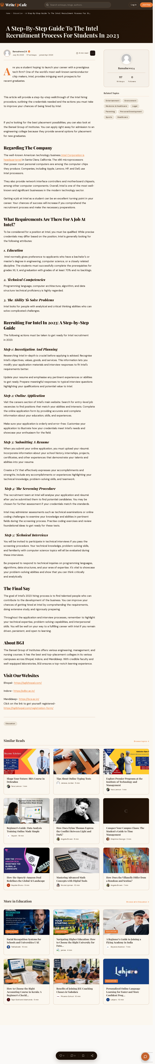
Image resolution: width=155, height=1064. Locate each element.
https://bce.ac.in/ (29, 699)
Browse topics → (141, 741)
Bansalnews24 (20, 51)
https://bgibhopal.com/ (28, 683)
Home (8, 13)
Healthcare (122, 117)
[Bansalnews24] (7, 53)
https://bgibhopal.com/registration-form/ (28, 708)
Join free (146, 4)
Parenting (110, 111)
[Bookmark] (83, 1055)
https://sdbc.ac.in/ (24, 691)
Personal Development (131, 111)
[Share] (92, 1055)
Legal (134, 106)
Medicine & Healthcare (116, 106)
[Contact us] (145, 1056)
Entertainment (112, 100)
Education (18, 13)
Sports (109, 117)
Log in (134, 4)
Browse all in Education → (137, 902)
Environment (130, 100)
